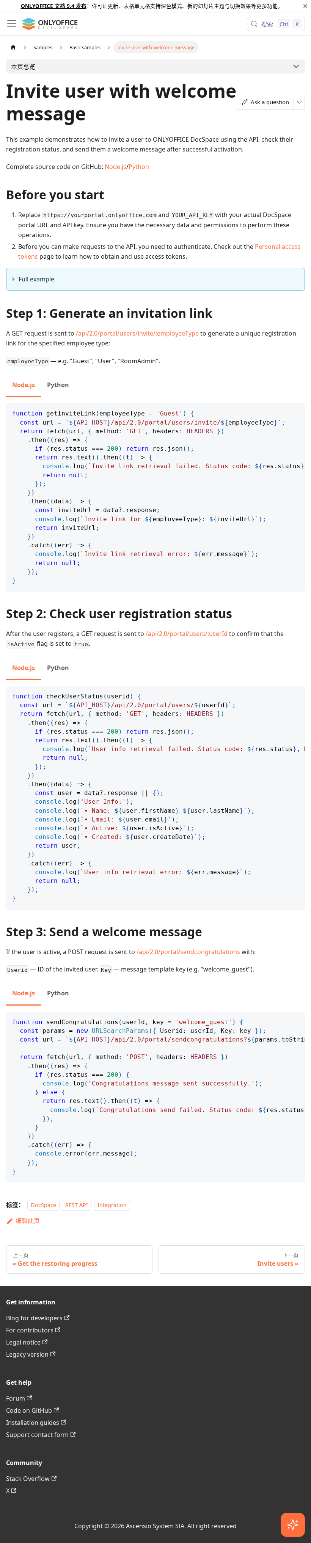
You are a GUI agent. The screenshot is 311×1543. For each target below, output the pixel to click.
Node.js (115, 166)
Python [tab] (58, 385)
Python (139, 166)
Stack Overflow (28, 1478)
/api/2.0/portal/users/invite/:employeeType (137, 333)
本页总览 (23, 66)
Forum (15, 1398)
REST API (76, 1205)
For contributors (29, 1330)
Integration (112, 1205)
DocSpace (43, 1205)
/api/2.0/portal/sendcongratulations (188, 952)
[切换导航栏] (11, 24)
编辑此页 (28, 1221)
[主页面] (13, 47)
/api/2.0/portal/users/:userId (187, 633)
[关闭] (305, 6)
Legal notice (23, 1342)
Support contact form (37, 1435)
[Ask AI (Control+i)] (293, 1525)
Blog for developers (34, 1318)
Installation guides (32, 1422)
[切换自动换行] (281, 412)
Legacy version (27, 1354)
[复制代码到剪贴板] (295, 412)
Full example (36, 279)
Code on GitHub (29, 1410)
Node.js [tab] (23, 385)
